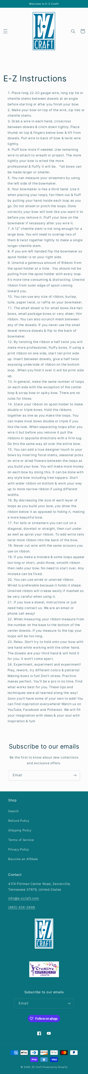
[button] (5, 31)
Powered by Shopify (55, 1067)
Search (13, 811)
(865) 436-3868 (21, 907)
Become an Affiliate (23, 859)
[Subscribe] (75, 775)
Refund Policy (18, 821)
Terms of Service (21, 840)
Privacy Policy (18, 849)
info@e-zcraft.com (23, 898)
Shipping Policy (19, 830)
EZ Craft (37, 1067)
